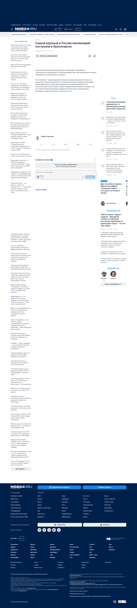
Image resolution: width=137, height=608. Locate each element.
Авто (39, 496)
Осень (85, 499)
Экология (107, 505)
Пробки (69, 29)
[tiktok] (59, 530)
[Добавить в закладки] (90, 56)
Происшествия (88, 505)
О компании (15, 502)
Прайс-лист (14, 499)
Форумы (42, 25)
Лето (63, 505)
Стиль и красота (109, 499)
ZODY (85, 25)
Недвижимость (16, 25)
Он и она (86, 496)
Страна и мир (108, 502)
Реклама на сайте (16, 496)
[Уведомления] (120, 29)
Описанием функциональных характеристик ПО (82, 583)
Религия (86, 514)
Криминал (65, 499)
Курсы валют (77, 25)
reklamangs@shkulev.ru (76, 575)
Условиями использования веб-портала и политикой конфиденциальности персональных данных (96, 584)
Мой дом (65, 508)
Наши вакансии (16, 508)
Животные (41, 514)
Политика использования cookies (79, 591)
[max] (54, 530)
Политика (86, 502)
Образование (66, 517)
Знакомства (27, 25)
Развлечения (87, 511)
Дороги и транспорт (44, 508)
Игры (99, 25)
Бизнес (40, 499)
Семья (85, 517)
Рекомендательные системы (77, 593)
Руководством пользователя (77, 582)
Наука (64, 511)
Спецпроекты (108, 511)
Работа (85, 508)
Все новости (21, 41)
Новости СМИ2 (41, 189)
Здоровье (41, 517)
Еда (39, 511)
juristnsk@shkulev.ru (53, 589)
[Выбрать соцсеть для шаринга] (94, 56)
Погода (35, 25)
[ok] (49, 530)
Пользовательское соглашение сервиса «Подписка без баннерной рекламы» (90, 596)
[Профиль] (125, 29)
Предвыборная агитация (19, 514)
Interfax (69, 91)
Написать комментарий (48, 56)
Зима (63, 496)
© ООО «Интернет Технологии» (19, 601)
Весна (39, 502)
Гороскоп (68, 25)
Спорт (106, 496)
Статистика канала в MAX (19, 517)
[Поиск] (116, 29)
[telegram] (39, 530)
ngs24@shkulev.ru (31, 588)
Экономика (108, 508)
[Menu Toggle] (12, 29)
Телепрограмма (51, 25)
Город (39, 505)
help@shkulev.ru (23, 590)
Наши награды (15, 505)
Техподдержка (15, 511)
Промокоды (92, 25)
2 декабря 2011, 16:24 (41, 51)
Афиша (61, 25)
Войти (42, 177)
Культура (65, 502)
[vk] (44, 530)
